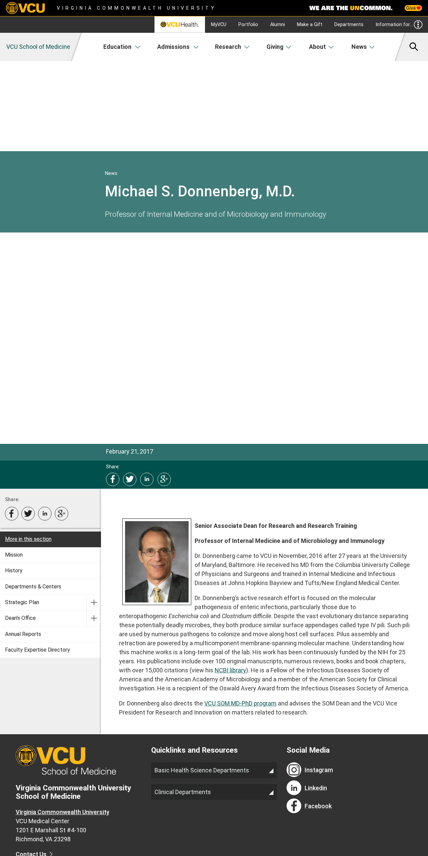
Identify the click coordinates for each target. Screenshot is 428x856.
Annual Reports (23, 634)
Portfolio (248, 24)
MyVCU (218, 24)
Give (411, 8)
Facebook (318, 806)
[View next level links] (93, 602)
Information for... (394, 24)
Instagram (319, 769)
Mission (14, 555)
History (13, 570)
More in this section (28, 539)
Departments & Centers (33, 586)
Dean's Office (20, 618)
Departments (348, 24)
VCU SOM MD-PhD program (240, 703)
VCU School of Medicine (38, 46)
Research (228, 46)
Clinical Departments (182, 791)
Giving (275, 46)
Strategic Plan (22, 602)
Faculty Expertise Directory (37, 650)
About (317, 46)
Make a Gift (309, 24)
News (359, 46)
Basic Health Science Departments (201, 770)
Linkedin (316, 787)
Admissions (173, 46)
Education (117, 46)
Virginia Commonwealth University (136, 8)
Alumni (277, 24)
